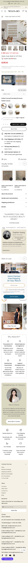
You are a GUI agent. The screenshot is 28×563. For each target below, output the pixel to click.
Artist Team (4, 488)
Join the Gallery (14, 296)
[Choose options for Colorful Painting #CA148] (4, 321)
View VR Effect (15, 43)
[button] (25, 163)
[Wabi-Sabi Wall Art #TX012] (7, 175)
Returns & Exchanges (7, 474)
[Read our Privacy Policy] (24, 292)
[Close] (25, 265)
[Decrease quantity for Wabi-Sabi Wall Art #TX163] (3, 124)
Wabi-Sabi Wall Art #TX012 (7, 186)
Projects (3, 493)
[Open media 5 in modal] (23, 22)
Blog (2, 495)
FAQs (2, 467)
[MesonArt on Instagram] (6, 555)
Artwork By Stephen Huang (19, 238)
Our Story (3, 486)
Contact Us (4, 491)
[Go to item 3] (21, 48)
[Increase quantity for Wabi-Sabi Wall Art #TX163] (7, 124)
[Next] (26, 7)
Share (5, 159)
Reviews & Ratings (6, 469)
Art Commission (5, 476)
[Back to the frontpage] (2, 16)
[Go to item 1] (9, 48)
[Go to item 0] (3, 48)
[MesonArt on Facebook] (2, 555)
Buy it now (14, 129)
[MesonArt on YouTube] (10, 555)
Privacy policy (12, 292)
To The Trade (4, 478)
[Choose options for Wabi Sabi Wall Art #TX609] (26, 321)
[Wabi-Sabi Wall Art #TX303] (21, 175)
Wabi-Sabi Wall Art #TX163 (12, 16)
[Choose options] (11, 179)
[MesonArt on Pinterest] (14, 555)
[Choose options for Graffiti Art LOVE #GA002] (8, 321)
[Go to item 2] (15, 48)
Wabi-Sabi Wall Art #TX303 (20, 186)
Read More (6, 250)
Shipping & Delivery (6, 471)
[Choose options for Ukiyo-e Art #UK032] (12, 321)
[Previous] (2, 7)
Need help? (24, 159)
